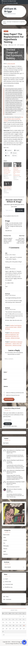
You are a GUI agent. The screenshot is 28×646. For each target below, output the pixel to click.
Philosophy (6, 546)
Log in (6, 579)
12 (10, 622)
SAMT (4, 551)
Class (4, 537)
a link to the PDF (11, 63)
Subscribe (20, 210)
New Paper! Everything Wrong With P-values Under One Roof (7, 170)
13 (13, 622)
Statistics (6, 31)
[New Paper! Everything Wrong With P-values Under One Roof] (8, 164)
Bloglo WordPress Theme (16, 643)
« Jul (3, 634)
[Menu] (6, 16)
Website (6, 386)
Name (5, 372)
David (8, 460)
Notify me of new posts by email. (13, 395)
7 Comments (21, 44)
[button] (8, 230)
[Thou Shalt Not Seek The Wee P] (8, 183)
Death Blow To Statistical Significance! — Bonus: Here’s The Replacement (17, 171)
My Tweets (6, 443)
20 (13, 625)
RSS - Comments (7, 599)
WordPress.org (8, 587)
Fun (4, 543)
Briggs (7, 221)
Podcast (5, 548)
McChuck (7, 267)
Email (5, 379)
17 (3, 625)
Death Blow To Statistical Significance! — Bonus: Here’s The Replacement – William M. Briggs (13, 343)
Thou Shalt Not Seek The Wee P (7, 187)
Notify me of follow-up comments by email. (15, 392)
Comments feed (9, 584)
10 (3, 622)
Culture (5, 540)
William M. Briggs (10, 10)
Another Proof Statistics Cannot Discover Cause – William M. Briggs (13, 327)
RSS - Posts (6, 596)
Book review (6, 534)
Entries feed (8, 581)
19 (10, 625)
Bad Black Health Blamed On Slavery (15, 471)
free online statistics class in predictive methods (13, 118)
